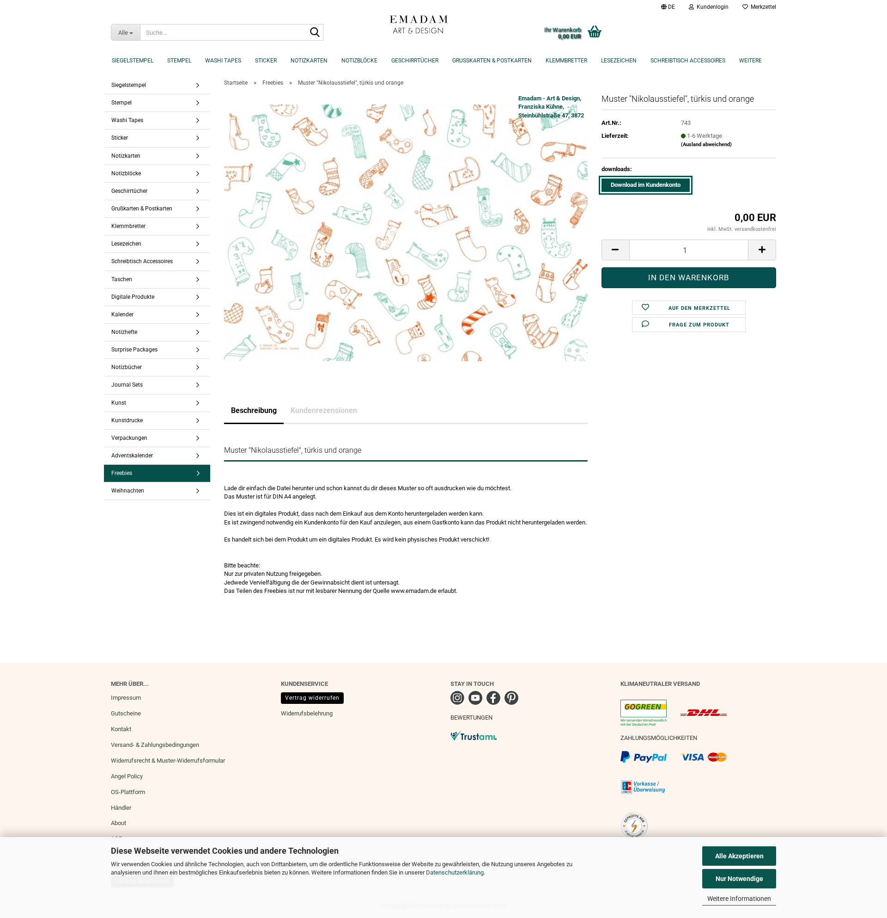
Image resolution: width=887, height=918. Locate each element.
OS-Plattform (128, 792)
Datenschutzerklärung (455, 872)
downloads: (616, 169)
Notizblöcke (359, 60)
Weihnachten (127, 490)
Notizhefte (124, 332)
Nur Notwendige (739, 878)
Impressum (126, 697)
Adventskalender (132, 455)
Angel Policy (127, 776)
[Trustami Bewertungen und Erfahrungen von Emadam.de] (473, 735)
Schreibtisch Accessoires (687, 60)
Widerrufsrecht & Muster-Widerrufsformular (168, 760)
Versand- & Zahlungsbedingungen (155, 744)
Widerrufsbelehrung (307, 713)
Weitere (750, 60)
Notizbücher (126, 367)
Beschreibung (254, 410)
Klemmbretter (566, 60)
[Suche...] (314, 33)
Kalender (122, 314)
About (118, 822)
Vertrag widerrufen (312, 698)
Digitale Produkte (132, 297)
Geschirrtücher (414, 60)
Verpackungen (129, 438)
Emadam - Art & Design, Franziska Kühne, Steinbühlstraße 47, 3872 (551, 107)
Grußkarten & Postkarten (492, 60)
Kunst (118, 403)
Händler (121, 807)
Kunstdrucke (127, 420)
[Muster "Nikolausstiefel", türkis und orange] (406, 232)
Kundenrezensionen (324, 410)
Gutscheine (126, 713)
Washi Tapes (223, 60)
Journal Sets (127, 385)
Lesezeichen (619, 60)
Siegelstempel (132, 60)
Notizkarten (309, 60)
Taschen (121, 279)
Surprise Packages (134, 349)
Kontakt (121, 729)
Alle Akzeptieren (739, 856)
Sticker (266, 60)
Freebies (121, 473)
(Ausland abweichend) (706, 145)
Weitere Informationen (739, 898)
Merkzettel (762, 7)
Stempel (179, 60)
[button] (668, 7)
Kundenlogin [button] (711, 7)
